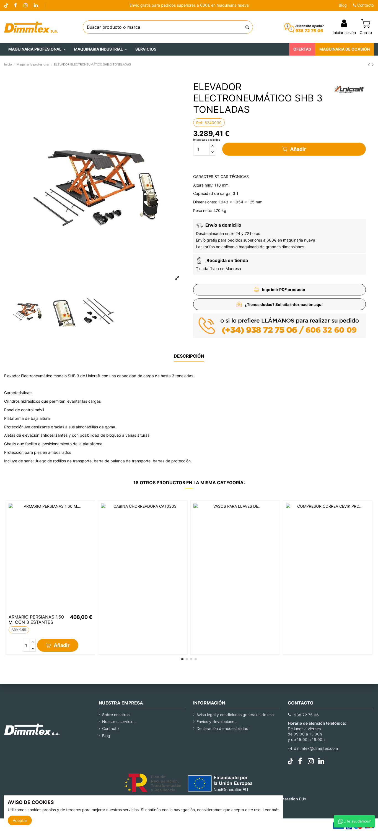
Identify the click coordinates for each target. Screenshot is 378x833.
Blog (343, 5)
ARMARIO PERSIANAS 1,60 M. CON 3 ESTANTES (36, 619)
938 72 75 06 (306, 714)
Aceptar (20, 820)
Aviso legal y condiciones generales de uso (235, 714)
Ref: (199, 122)
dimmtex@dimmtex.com (316, 748)
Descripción (189, 356)
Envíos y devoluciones (216, 721)
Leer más (271, 809)
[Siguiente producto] (373, 64)
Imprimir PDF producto (283, 289)
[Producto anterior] (370, 64)
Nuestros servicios (118, 721)
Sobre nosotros (116, 714)
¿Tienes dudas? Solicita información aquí (284, 304)
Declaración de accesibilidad (222, 728)
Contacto (365, 5)
